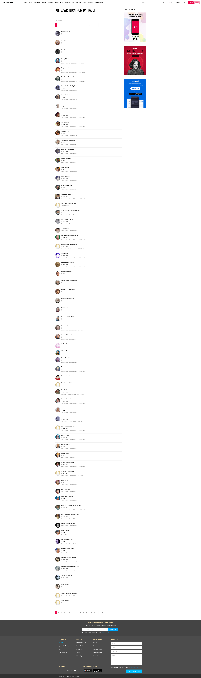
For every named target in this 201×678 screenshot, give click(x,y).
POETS (25, 2)
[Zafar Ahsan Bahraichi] (58, 498)
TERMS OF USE (70, 676)
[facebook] (60, 670)
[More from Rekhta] (184, 2)
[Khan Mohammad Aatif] (58, 550)
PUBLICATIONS (99, 2)
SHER (30, 2)
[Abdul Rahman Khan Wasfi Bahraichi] (58, 507)
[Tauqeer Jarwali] (58, 491)
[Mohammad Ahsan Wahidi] (58, 559)
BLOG (61, 2)
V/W (100, 25)
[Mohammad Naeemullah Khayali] (58, 568)
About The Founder (81, 645)
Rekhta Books (97, 656)
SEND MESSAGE (135, 671)
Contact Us (79, 649)
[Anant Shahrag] (58, 532)
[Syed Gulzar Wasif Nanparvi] (58, 595)
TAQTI (84, 2)
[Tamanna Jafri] (58, 482)
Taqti (60, 649)
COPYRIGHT (77, 676)
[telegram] (75, 670)
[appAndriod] (87, 670)
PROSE (56, 2)
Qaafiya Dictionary (64, 645)
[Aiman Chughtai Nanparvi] (58, 525)
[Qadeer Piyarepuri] (58, 577)
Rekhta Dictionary (98, 649)
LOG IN (178, 2)
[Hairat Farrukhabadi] (58, 541)
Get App (191, 2)
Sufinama (95, 645)
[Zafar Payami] (58, 602)
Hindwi (95, 642)
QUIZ (73, 2)
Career (78, 652)
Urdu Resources (63, 652)
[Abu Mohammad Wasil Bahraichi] (58, 516)
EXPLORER (90, 2)
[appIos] (97, 670)
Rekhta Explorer (80, 656)
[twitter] (64, 670)
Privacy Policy (105, 632)
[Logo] (8, 2)
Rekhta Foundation (81, 642)
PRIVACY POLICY (62, 676)
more (106, 2)
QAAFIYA (78, 2)
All (56, 25)
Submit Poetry (62, 656)
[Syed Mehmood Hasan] (58, 473)
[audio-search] (163, 2)
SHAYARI (67, 2)
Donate (197, 2)
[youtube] (67, 670)
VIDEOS (44, 2)
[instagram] (71, 670)
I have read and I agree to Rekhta (96, 632)
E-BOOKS (50, 2)
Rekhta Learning (97, 652)
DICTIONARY (37, 2)
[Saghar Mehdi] (58, 586)
